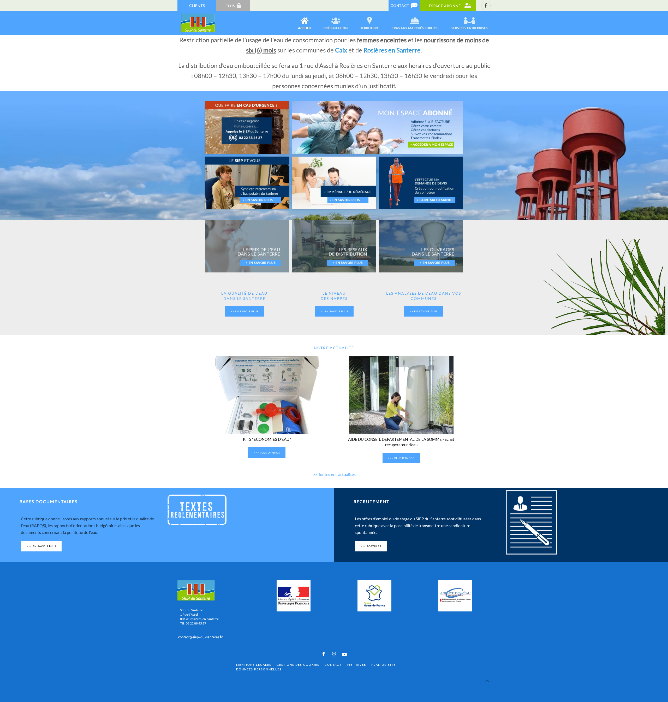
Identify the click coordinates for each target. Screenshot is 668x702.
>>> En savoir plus (41, 546)
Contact (333, 664)
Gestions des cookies (298, 664)
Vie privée (356, 664)
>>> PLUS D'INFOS (267, 452)
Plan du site (383, 664)
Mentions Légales (253, 664)
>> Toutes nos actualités (334, 474)
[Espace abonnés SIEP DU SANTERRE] (448, 5)
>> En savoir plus (244, 311)
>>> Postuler (370, 546)
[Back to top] (487, 680)
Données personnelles (259, 669)
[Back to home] (198, 23)
